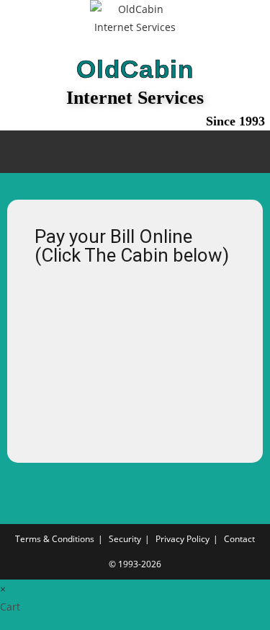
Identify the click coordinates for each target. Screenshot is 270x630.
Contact (239, 539)
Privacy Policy (183, 539)
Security (125, 539)
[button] (134, 152)
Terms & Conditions (54, 539)
